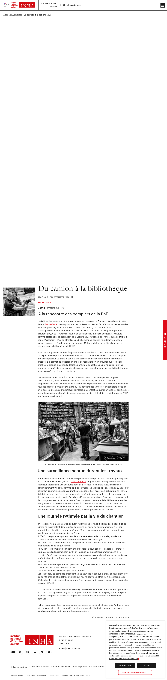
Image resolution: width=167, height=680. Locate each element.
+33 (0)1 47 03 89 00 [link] (69, 648)
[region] (83, 15)
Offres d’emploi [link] (97, 667)
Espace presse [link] (80, 667)
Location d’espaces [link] (60, 667)
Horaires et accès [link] (40, 667)
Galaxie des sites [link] (18, 667)
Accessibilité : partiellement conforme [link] (76, 675)
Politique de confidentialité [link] (36, 675)
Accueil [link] (7, 15)
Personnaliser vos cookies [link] (134, 672)
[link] (6, 5)
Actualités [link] (17, 15)
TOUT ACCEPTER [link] (125, 665)
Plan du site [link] (54, 675)
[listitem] (49, 5)
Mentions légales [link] (16, 675)
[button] (162, 5)
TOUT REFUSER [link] (147, 665)
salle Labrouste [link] (78, 482)
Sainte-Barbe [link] (51, 324)
